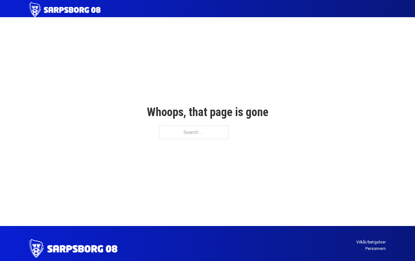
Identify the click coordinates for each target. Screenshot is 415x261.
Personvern (375, 248)
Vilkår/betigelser (371, 242)
